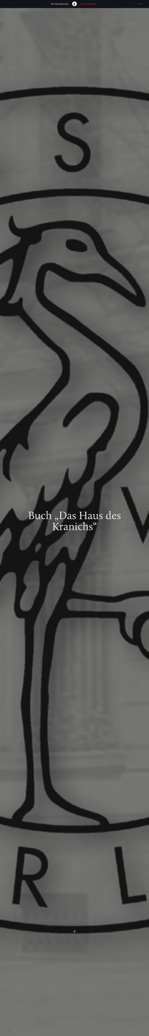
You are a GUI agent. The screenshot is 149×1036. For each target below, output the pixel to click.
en (140, 3)
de (137, 3)
